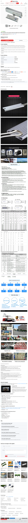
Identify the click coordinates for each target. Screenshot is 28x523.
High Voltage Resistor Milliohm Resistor (18, 407)
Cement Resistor (7, 408)
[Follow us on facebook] (22, 518)
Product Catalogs (11, 496)
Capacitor (15, 499)
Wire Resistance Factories (4, 513)
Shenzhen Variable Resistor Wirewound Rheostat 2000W (10, 480)
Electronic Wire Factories (19, 511)
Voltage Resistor (17, 513)
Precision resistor (16, 500)
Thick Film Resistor (15, 408)
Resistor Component (11, 513)
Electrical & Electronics (5, 5)
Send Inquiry (7, 40)
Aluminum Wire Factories (11, 511)
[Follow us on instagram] (24, 518)
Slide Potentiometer (19, 508)
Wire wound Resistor (10, 407)
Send (6, 456)
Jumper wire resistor (23, 500)
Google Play (7, 518)
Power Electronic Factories (4, 511)
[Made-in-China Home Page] (14, 1)
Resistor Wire (21, 513)
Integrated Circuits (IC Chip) (4, 500)
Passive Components (11, 5)
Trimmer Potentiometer (4, 508)
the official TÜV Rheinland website (22, 383)
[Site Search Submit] (17, 3)
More (1, 516)
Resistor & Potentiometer (17, 5)
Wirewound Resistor (23, 5)
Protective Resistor (9, 515)
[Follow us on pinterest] (26, 518)
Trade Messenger (12, 518)
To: (4, 448)
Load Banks (2, 499)
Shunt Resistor (22, 499)
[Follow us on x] (23, 518)
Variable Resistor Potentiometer (11, 508)
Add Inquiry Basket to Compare (14, 28)
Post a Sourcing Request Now (21, 456)
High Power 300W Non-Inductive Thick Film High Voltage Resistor (10, 469)
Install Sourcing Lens (4, 519)
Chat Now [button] (21, 40)
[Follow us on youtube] (25, 518)
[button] (1, 1)
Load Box (19, 408)
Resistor (7, 407)
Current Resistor (3, 515)
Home (1, 5)
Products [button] (7, 3)
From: (4, 446)
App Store (2, 518)
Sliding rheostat (9, 499)
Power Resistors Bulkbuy (15, 515)
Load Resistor (11, 408)
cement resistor (9, 500)
